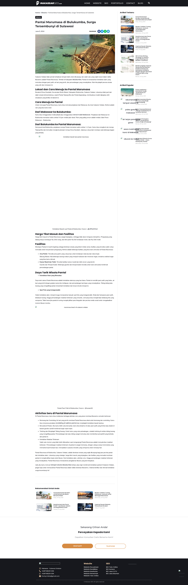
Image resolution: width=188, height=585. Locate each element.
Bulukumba (77, 80)
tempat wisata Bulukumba (61, 465)
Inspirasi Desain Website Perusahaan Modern (102, 505)
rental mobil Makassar (81, 115)
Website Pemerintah (91, 574)
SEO (106, 3)
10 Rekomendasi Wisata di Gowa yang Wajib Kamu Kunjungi (143, 100)
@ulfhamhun (93, 229)
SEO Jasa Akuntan (112, 574)
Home (37, 13)
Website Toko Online (91, 576)
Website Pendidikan (91, 569)
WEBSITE (97, 3)
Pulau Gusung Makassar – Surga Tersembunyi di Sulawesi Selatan (143, 110)
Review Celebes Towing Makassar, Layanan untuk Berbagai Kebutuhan (103, 494)
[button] (99, 31)
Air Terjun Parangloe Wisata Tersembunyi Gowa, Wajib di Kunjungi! (143, 120)
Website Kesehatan (91, 571)
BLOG (140, 3)
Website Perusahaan (91, 567)
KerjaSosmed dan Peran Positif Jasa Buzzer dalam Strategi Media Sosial (61, 506)
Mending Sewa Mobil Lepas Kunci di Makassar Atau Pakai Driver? (143, 130)
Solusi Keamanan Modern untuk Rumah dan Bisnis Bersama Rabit (61, 494)
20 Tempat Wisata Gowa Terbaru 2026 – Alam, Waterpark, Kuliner (144, 140)
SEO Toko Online (112, 567)
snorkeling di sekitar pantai (66, 423)
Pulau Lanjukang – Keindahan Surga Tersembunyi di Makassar (141, 92)
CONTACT (130, 3)
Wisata (44, 13)
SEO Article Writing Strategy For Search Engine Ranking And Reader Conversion (142, 58)
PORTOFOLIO (117, 3)
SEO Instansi (110, 569)
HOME (87, 3)
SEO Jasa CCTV (111, 571)
